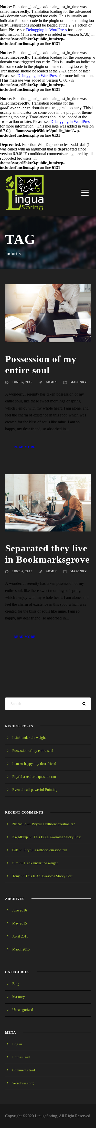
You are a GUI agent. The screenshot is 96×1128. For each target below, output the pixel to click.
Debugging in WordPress (46, 30)
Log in (17, 1044)
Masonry (78, 382)
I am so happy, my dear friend (34, 764)
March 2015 (21, 949)
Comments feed (23, 1070)
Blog (15, 984)
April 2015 (20, 936)
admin (51, 382)
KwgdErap (20, 837)
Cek (15, 850)
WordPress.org (23, 1083)
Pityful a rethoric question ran (34, 777)
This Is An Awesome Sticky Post (57, 837)
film (15, 863)
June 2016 (19, 910)
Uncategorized (22, 1010)
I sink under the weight (29, 738)
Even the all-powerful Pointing (34, 790)
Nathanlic (19, 824)
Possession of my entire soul (32, 751)
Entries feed (21, 1057)
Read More (25, 447)
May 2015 (19, 923)
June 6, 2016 (22, 382)
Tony (16, 876)
